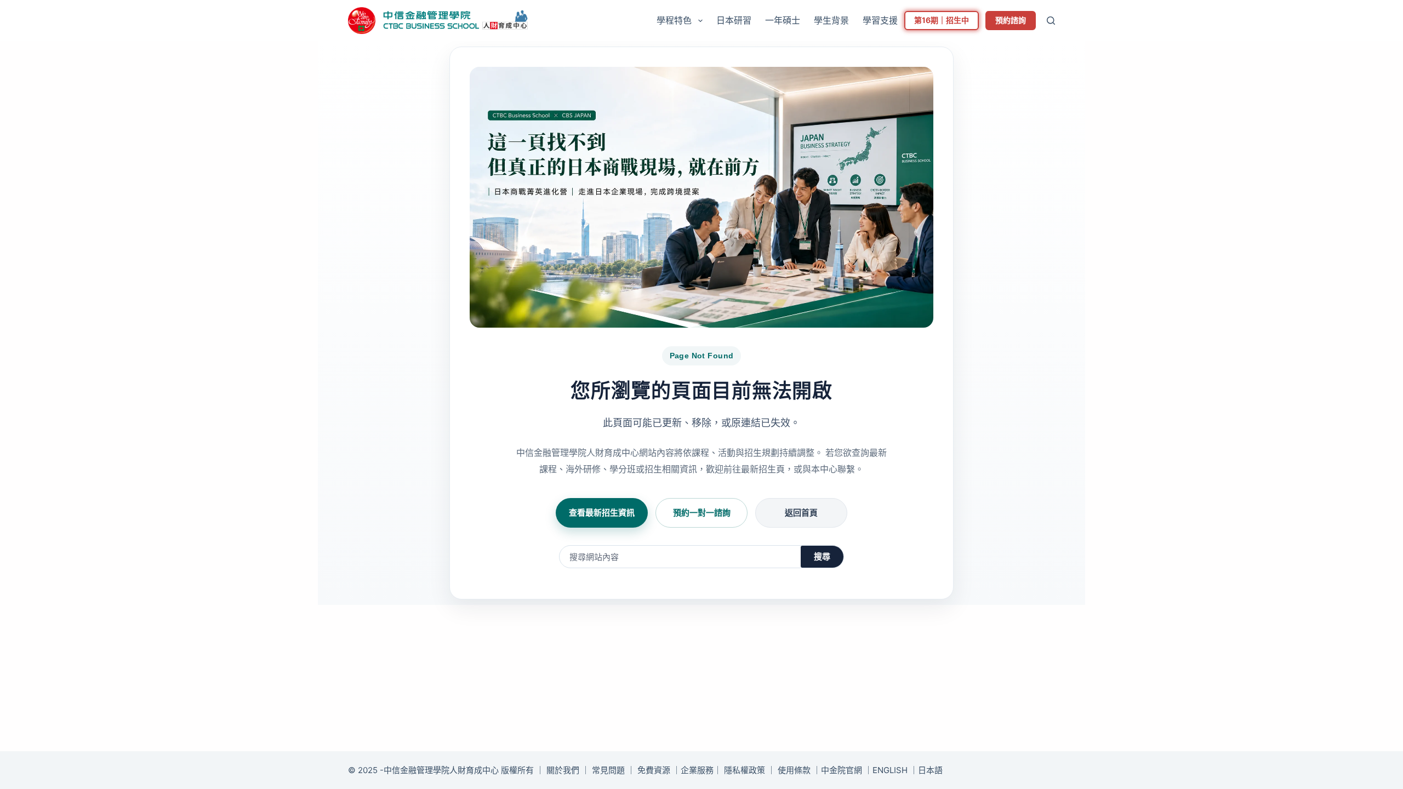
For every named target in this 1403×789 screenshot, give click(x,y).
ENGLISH (890, 770)
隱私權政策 (744, 770)
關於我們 (562, 770)
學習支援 (880, 20)
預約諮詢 (1010, 20)
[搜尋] (1051, 20)
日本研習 (733, 20)
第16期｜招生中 (941, 20)
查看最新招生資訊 (602, 512)
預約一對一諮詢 (702, 512)
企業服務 (697, 770)
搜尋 (822, 556)
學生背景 (831, 20)
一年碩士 (782, 20)
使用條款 (794, 770)
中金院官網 (841, 770)
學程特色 (674, 20)
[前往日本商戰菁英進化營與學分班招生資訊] (701, 197)
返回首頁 (801, 512)
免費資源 (653, 770)
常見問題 (608, 770)
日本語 (930, 770)
